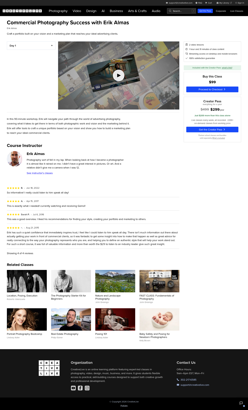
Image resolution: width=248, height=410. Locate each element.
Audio (156, 10)
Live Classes (236, 10)
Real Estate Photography (64, 334)
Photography (58, 10)
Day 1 (13, 45)
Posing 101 (101, 334)
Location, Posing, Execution (22, 295)
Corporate (221, 10)
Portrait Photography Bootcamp (24, 334)
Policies (124, 405)
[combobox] (181, 10)
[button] (241, 403)
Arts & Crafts (137, 10)
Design (91, 10)
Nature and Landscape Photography (108, 297)
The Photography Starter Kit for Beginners (68, 297)
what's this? (227, 67)
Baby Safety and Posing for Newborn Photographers (155, 335)
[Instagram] (87, 388)
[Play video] (118, 75)
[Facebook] (80, 388)
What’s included (218, 138)
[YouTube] (73, 388)
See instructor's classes (40, 173)
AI (103, 10)
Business (116, 10)
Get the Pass (205, 10)
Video (77, 10)
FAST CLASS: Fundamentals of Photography (157, 297)
